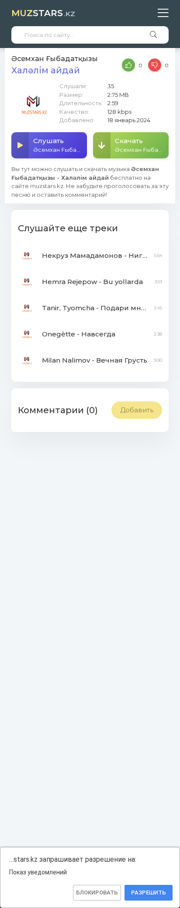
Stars (43, 13)
